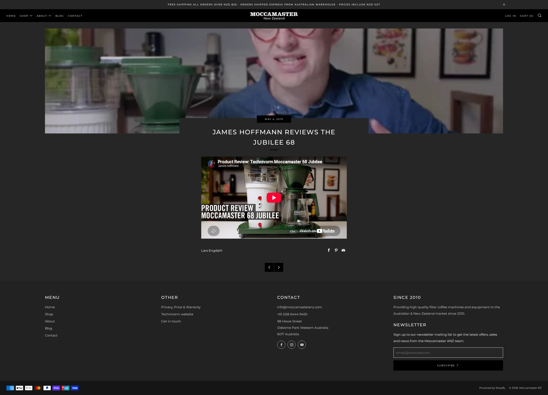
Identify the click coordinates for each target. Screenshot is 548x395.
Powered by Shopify (492, 387)
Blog (59, 15)
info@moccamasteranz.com (299, 307)
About (42, 15)
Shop (24, 15)
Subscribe (446, 365)
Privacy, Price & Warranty (181, 307)
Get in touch (171, 321)
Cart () (527, 15)
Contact (75, 15)
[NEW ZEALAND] (274, 15)
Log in (510, 15)
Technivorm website (177, 314)
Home (11, 15)
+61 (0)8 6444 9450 (292, 314)
